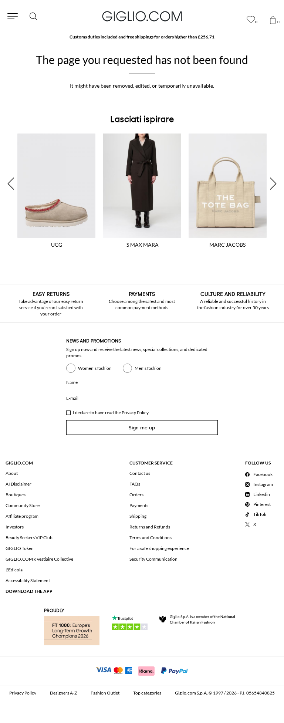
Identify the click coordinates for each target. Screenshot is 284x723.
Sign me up (142, 427)
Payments (138, 505)
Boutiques (16, 494)
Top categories (147, 693)
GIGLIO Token (20, 548)
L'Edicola (14, 569)
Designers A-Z (63, 693)
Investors (15, 527)
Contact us (139, 473)
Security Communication (153, 559)
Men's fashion (148, 368)
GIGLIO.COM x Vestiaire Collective (39, 559)
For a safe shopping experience (159, 548)
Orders (136, 494)
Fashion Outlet (105, 693)
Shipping (137, 516)
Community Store (23, 505)
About (12, 473)
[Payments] (142, 670)
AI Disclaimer (18, 484)
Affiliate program (22, 516)
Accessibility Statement (28, 580)
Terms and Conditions (150, 537)
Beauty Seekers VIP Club (29, 537)
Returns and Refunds (149, 527)
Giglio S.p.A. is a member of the (202, 619)
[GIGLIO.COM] (142, 16)
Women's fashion (95, 368)
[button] (10, 183)
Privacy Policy (135, 412)
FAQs (134, 484)
